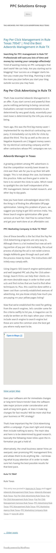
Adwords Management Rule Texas (19, 492)
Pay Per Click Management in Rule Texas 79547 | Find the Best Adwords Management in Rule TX (27, 43)
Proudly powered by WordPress (17, 547)
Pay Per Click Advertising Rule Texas (29, 495)
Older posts (11, 532)
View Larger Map (12, 391)
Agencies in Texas (33, 488)
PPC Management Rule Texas (22, 506)
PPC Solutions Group (28, 6)
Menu (28, 14)
